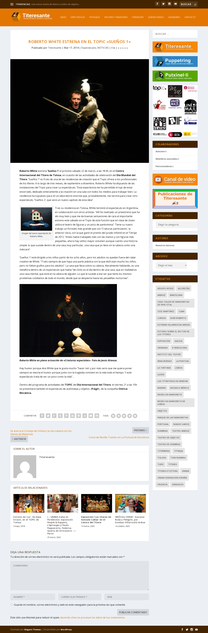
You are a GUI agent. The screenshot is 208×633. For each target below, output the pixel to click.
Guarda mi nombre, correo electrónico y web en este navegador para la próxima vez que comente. (69, 604)
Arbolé (161, 295)
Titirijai (178, 450)
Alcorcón (183, 288)
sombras (162, 430)
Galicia (178, 341)
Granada (162, 347)
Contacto (189, 17)
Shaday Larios (181, 424)
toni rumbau (178, 457)
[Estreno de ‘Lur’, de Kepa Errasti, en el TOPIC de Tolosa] (28, 503)
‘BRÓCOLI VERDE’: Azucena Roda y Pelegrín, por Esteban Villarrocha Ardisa (130, 519)
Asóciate (160, 151)
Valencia (162, 484)
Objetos (162, 410)
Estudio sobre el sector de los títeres (173, 333)
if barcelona (179, 347)
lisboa (178, 367)
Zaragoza (177, 484)
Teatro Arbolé (180, 430)
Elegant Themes (32, 629)
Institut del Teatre (169, 354)
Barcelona (176, 295)
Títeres (172, 464)
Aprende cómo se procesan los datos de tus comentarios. (92, 617)
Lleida (160, 374)
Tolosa (161, 457)
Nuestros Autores (165, 245)
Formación (137, 17)
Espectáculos (78, 17)
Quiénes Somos (156, 17)
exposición (163, 341)
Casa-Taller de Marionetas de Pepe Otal (173, 303)
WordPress (66, 629)
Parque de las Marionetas (172, 417)
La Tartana (164, 367)
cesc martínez (165, 311)
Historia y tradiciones (115, 17)
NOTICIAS (103, 47)
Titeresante (54, 47)
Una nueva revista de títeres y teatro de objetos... (55, 4)
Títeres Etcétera (167, 471)
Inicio (63, 17)
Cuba (181, 311)
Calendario (174, 17)
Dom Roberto (178, 318)
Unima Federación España (172, 477)
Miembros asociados (167, 158)
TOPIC (160, 464)
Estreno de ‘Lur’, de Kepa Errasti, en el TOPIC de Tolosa (27, 519)
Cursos (161, 318)
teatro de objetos (168, 437)
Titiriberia (163, 450)
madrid (161, 387)
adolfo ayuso (165, 288)
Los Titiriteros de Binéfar (172, 381)
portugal (163, 424)
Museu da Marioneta (169, 394)
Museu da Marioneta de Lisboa (171, 403)
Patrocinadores (164, 166)
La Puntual (182, 361)
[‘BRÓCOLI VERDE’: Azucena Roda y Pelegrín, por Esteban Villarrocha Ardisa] (130, 503)
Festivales (94, 17)
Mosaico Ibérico (179, 387)
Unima (185, 471)
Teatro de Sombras (168, 444)
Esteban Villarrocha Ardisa (173, 324)
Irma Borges (164, 361)
